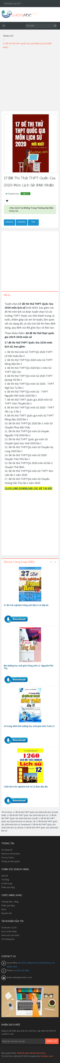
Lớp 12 (25, 193)
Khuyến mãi (6, 913)
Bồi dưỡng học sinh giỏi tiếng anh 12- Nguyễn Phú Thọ (28, 667)
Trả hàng (5, 879)
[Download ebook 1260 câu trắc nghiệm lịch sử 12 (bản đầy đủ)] (30, 765)
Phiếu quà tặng (8, 887)
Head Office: (12, 962)
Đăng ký (52, 1041)
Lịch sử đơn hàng (9, 931)
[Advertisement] (30, 81)
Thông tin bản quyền (10, 861)
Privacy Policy (7, 857)
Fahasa (10, 222)
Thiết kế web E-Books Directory (31, 1053)
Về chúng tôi (6, 849)
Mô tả (7, 295)
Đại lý (3, 909)
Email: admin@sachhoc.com (19, 977)
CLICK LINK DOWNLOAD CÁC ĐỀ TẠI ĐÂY (28, 488)
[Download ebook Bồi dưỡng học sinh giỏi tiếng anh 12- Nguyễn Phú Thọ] (30, 644)
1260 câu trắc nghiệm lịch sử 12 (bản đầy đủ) (26, 786)
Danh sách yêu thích (10, 935)
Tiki (33, 222)
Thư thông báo (8, 939)
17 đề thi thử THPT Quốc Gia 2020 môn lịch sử (27, 815)
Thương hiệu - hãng (9, 901)
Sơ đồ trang (6, 883)
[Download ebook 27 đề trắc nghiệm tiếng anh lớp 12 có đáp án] (30, 584)
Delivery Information (10, 853)
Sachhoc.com (47, 1056)
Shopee (21, 222)
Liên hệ (4, 875)
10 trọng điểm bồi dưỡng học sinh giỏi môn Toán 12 (29, 726)
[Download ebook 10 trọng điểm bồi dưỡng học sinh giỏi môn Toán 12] (30, 705)
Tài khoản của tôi (9, 927)
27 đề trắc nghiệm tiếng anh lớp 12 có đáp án (26, 605)
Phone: (10, 970)
